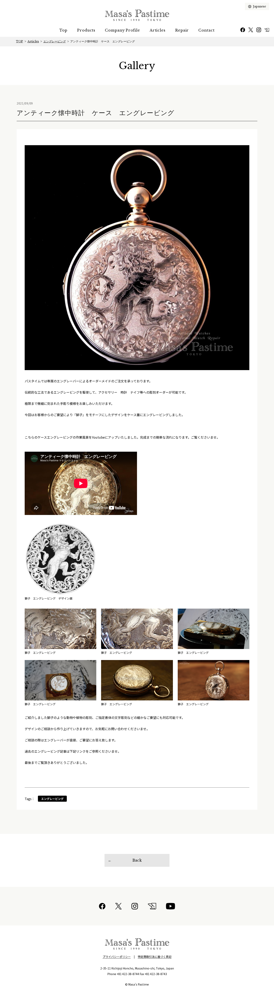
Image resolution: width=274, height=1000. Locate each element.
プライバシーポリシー (117, 957)
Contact (206, 30)
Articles (157, 30)
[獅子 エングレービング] (60, 629)
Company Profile (122, 30)
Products (86, 30)
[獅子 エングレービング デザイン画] (60, 559)
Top (63, 30)
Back (137, 860)
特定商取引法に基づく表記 (155, 957)
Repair (182, 30)
